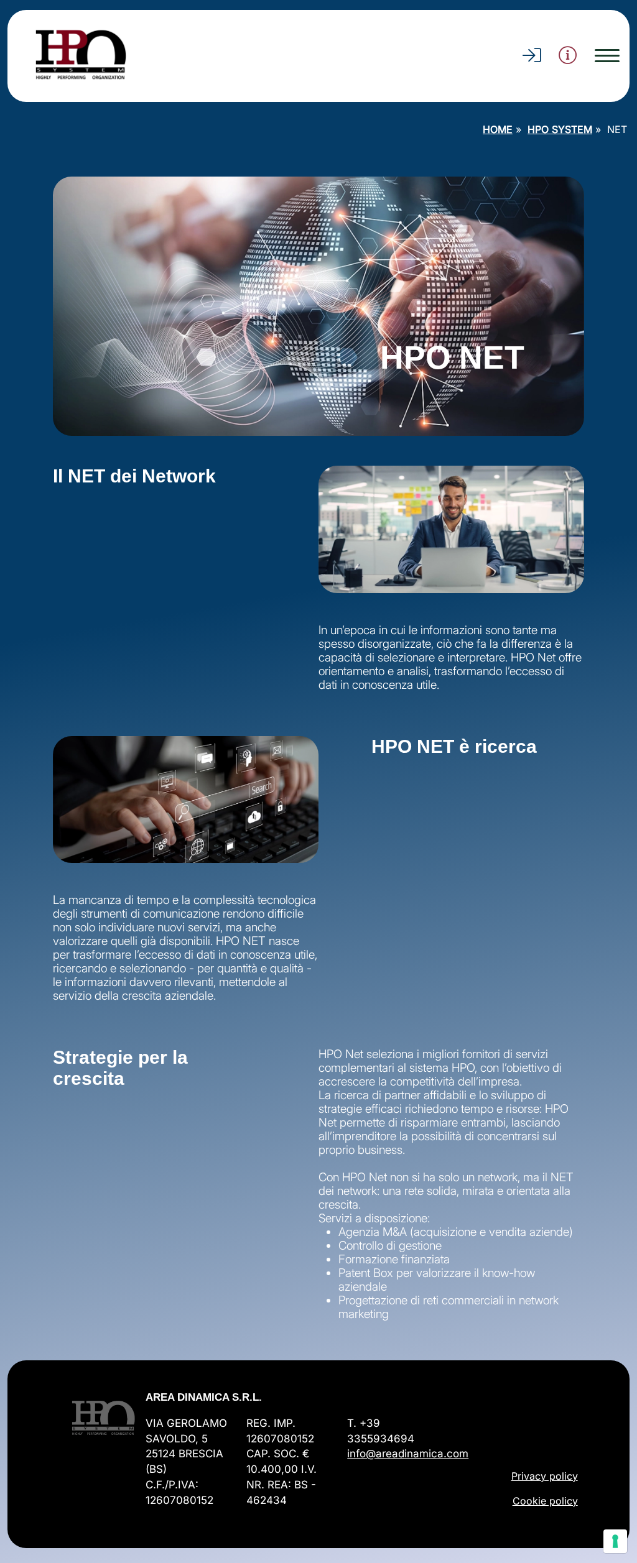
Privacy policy (544, 1476)
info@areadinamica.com (407, 1453)
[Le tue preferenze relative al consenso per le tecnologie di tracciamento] (615, 1541)
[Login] (532, 58)
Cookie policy (545, 1501)
